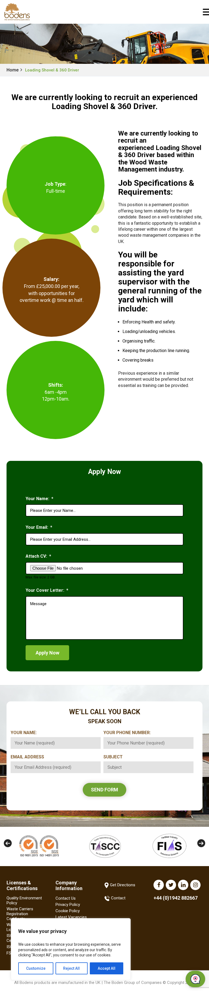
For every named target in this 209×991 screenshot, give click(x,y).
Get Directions (122, 885)
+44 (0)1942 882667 (175, 898)
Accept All (106, 968)
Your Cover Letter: (47, 590)
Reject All (71, 968)
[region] (71, 949)
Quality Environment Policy (24, 900)
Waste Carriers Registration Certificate (20, 913)
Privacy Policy (68, 904)
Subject (115, 756)
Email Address (29, 756)
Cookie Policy (68, 910)
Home (13, 70)
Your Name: (39, 498)
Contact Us (66, 898)
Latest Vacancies (71, 917)
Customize (35, 968)
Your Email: (39, 527)
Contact (118, 898)
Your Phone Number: (129, 732)
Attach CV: (38, 556)
